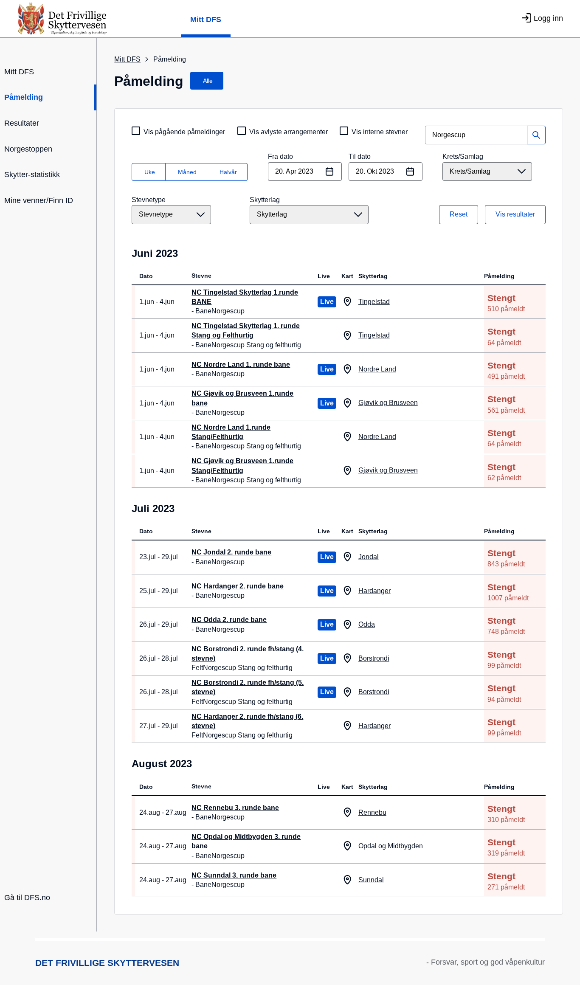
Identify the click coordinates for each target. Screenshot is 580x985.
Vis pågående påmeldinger (184, 131)
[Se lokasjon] (347, 302)
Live (327, 301)
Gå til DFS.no (27, 897)
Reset (458, 214)
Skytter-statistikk (32, 174)
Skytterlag (265, 199)
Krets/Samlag (462, 156)
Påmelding (23, 97)
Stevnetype (149, 199)
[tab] (206, 81)
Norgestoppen (28, 149)
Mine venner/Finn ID (38, 200)
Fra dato (280, 156)
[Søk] (536, 135)
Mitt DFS (205, 19)
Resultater (21, 123)
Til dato (360, 156)
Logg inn (548, 18)
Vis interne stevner (380, 131)
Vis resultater (515, 214)
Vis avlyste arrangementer (288, 131)
